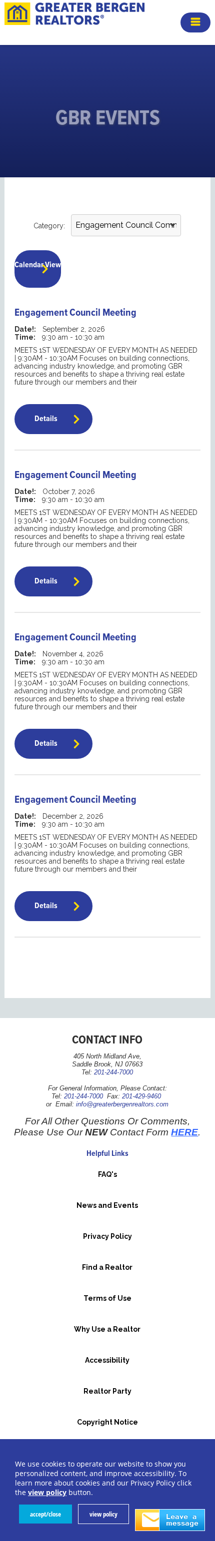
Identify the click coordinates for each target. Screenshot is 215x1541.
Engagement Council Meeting (75, 313)
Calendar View (37, 265)
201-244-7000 (113, 1072)
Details (46, 419)
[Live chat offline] (170, 1520)
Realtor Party (108, 1391)
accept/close (45, 1514)
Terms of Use (108, 1298)
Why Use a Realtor (107, 1329)
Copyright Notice (107, 1422)
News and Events (107, 1205)
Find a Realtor (107, 1267)
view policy (104, 1514)
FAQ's (107, 1174)
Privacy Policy (107, 1236)
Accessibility (107, 1360)
